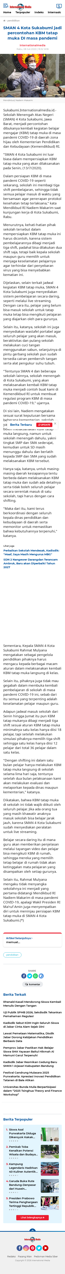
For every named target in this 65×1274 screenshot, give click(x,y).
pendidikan (12, 954)
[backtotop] (32, 1231)
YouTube (48, 1252)
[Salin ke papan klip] (41, 975)
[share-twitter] (29, 975)
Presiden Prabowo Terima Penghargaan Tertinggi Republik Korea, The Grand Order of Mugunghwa (23, 1202)
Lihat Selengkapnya (32, 1217)
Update (45, 424)
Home (7, 12)
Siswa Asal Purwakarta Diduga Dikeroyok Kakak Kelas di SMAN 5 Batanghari (22, 1133)
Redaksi (11, 1256)
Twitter (40, 1252)
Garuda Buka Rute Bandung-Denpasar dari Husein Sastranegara (22, 1185)
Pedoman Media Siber (46, 1256)
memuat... (13, 942)
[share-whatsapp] (35, 975)
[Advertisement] (32, 605)
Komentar (34, 984)
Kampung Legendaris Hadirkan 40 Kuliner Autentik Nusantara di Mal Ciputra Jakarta (23, 1168)
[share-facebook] (23, 975)
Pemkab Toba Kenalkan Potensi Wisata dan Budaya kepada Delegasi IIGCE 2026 (22, 1150)
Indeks (39, 12)
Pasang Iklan (25, 1256)
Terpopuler (23, 12)
